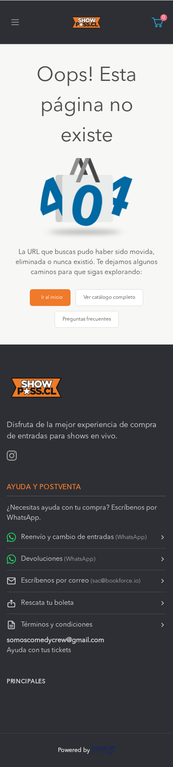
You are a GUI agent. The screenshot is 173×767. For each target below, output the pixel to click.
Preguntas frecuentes (87, 319)
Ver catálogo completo (109, 297)
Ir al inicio (52, 297)
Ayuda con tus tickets (39, 650)
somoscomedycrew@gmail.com (55, 640)
